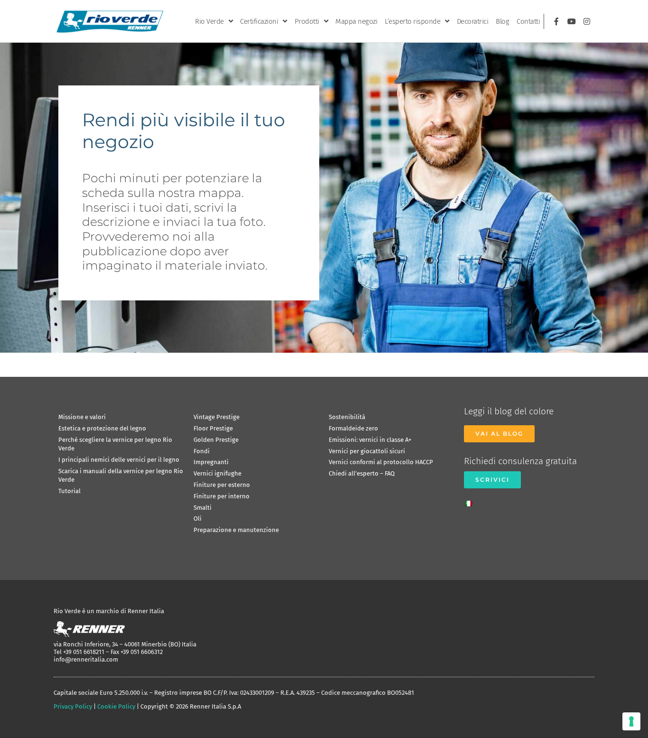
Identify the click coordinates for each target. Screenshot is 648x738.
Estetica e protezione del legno (102, 428)
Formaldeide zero (353, 428)
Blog (502, 21)
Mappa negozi (356, 21)
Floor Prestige (213, 428)
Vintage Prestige (217, 416)
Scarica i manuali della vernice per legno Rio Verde (120, 475)
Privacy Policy (73, 706)
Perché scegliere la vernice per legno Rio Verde (115, 444)
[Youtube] (571, 21)
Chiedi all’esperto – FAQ (362, 473)
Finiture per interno (222, 496)
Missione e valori (82, 416)
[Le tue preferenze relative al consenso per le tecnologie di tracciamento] (631, 721)
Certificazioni (259, 21)
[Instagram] (586, 21)
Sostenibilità (347, 416)
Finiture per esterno (222, 484)
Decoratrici (473, 21)
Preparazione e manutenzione (236, 529)
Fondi (202, 451)
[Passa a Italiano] (471, 500)
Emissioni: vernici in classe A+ (370, 439)
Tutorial (69, 491)
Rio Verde (209, 21)
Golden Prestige (216, 439)
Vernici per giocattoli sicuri (367, 451)
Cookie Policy (116, 706)
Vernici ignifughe (217, 473)
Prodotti (307, 21)
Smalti (203, 507)
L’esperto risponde (412, 21)
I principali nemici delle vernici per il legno (118, 459)
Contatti (528, 21)
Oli (198, 518)
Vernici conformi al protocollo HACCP (381, 462)
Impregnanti (211, 462)
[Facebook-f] (556, 21)
